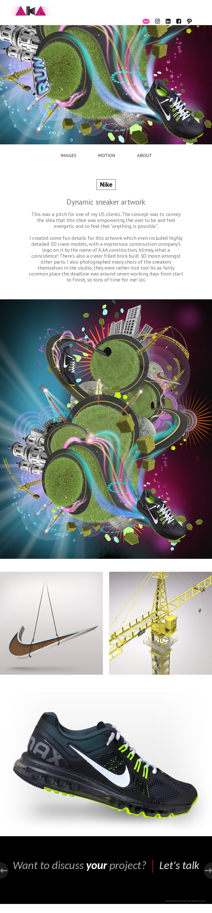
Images (68, 155)
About (144, 155)
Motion (106, 155)
